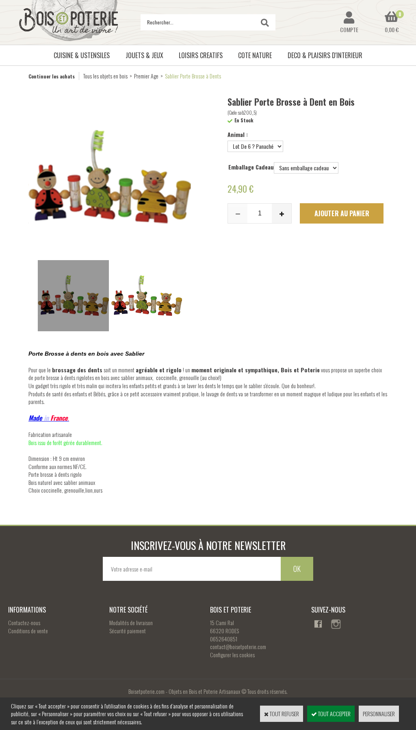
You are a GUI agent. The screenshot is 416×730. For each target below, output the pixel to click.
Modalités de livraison (131, 622)
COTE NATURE (255, 55)
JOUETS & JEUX (144, 55)
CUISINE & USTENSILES (82, 55)
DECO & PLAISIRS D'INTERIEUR (325, 55)
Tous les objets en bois (105, 76)
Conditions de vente (28, 630)
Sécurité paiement (127, 630)
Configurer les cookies (232, 654)
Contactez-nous (24, 622)
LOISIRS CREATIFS (201, 55)
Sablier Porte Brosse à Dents (193, 76)
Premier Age (146, 76)
